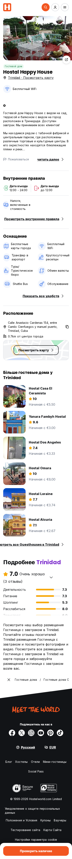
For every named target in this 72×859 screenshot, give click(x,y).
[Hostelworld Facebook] (12, 733)
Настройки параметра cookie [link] (36, 839)
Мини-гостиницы (54, 761)
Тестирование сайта (25, 830)
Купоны (45, 820)
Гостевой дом (13, 66)
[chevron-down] (51, 577)
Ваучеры (60, 820)
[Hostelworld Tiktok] (60, 733)
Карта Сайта (52, 830)
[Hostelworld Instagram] (31, 733)
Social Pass (36, 771)
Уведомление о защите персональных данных (32, 810)
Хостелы (21, 761)
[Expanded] (9, 680)
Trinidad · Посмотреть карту (31, 78)
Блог (8, 761)
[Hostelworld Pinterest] (50, 733)
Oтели (35, 761)
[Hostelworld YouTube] (41, 733)
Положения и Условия (21, 820)
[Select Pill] (46, 7)
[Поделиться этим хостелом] (66, 60)
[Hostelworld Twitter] (21, 733)
